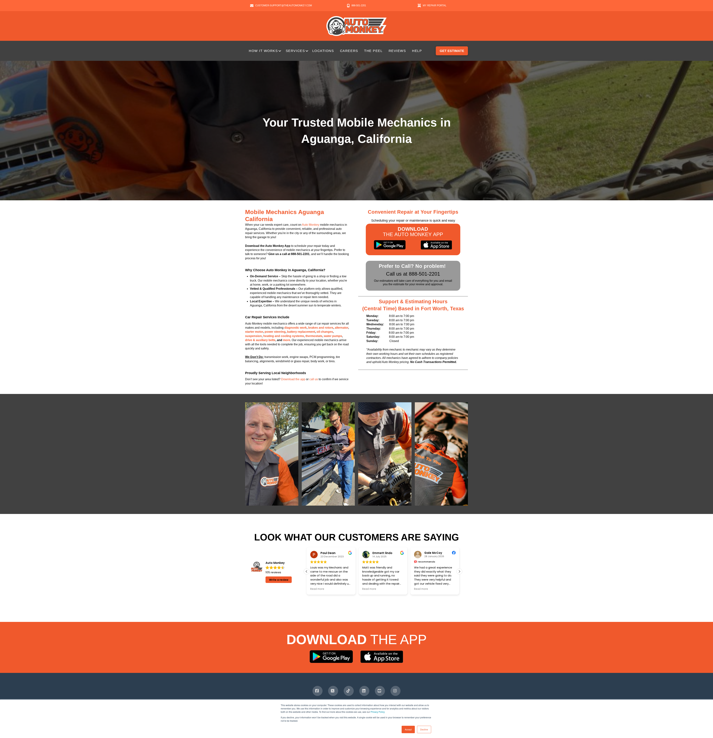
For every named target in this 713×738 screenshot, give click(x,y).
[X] (333, 691)
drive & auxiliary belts (260, 340)
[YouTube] (380, 691)
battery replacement (301, 331)
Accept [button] (408, 729)
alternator (341, 327)
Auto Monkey (310, 224)
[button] (265, 50)
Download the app (293, 379)
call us (313, 379)
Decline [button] (424, 729)
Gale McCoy (433, 553)
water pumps (333, 336)
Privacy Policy (378, 711)
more (286, 340)
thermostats (313, 336)
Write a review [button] (278, 580)
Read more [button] (317, 589)
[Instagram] (395, 691)
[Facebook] (317, 691)
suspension (253, 336)
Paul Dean (328, 553)
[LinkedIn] (364, 691)
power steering (275, 331)
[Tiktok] (349, 691)
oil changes (325, 331)
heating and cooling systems (283, 336)
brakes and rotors (320, 327)
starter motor (254, 331)
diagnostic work (295, 327)
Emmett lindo (382, 553)
